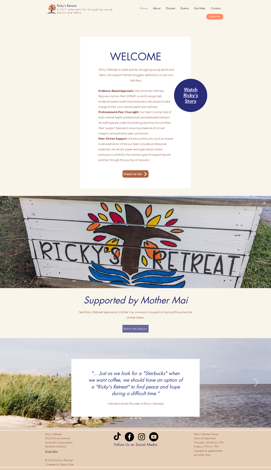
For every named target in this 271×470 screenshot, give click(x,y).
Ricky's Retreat (66, 6)
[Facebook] (129, 436)
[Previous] (15, 382)
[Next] (256, 382)
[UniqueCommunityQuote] (136, 418)
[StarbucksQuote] (131, 418)
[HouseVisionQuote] (140, 418)
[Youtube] (153, 436)
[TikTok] (117, 436)
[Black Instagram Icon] (141, 436)
